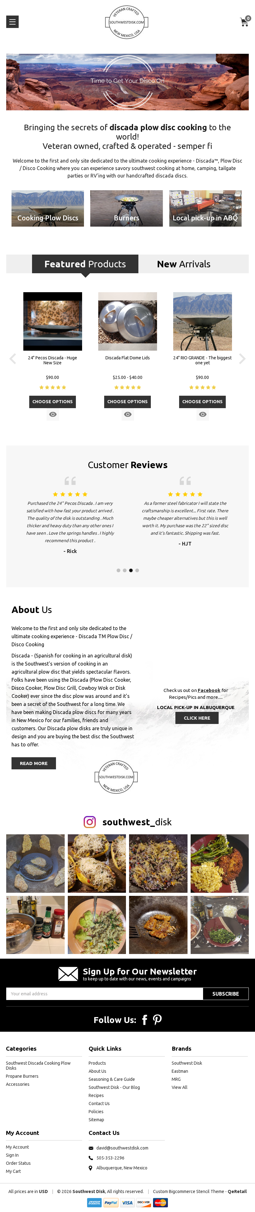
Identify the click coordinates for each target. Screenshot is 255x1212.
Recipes (96, 1095)
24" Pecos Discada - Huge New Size (52, 360)
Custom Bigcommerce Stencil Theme (188, 1191)
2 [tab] (124, 570)
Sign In (12, 1155)
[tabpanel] (52, 359)
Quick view (53, 414)
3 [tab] (130, 570)
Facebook (209, 690)
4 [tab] (137, 570)
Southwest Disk (187, 1063)
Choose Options (52, 401)
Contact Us (99, 1103)
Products (97, 1063)
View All (180, 1087)
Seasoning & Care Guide (112, 1079)
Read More (34, 763)
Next (242, 358)
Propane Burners (22, 1076)
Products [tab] (85, 264)
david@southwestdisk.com (122, 1147)
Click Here (197, 718)
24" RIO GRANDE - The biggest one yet (202, 360)
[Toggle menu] (12, 22)
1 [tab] (118, 570)
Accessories (18, 1084)
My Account (17, 1147)
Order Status (18, 1163)
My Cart (13, 1171)
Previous (12, 358)
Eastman (180, 1071)
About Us (97, 1071)
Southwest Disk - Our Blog (114, 1087)
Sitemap (96, 1119)
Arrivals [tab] (184, 264)
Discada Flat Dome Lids (127, 357)
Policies (96, 1111)
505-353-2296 (110, 1157)
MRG (176, 1079)
